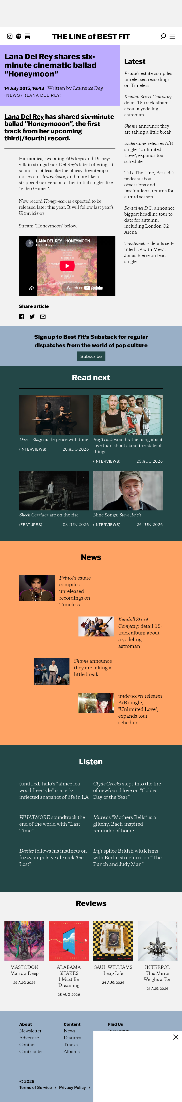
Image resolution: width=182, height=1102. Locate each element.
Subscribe (91, 356)
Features (30, 524)
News (13, 95)
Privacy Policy (72, 1087)
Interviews (32, 449)
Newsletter (30, 1031)
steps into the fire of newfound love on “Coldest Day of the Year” (127, 791)
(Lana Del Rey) (43, 95)
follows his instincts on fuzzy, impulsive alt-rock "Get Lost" (53, 858)
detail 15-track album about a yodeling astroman (148, 106)
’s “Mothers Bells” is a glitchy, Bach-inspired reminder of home (124, 824)
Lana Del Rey (24, 116)
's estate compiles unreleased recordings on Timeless (148, 80)
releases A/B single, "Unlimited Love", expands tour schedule (148, 153)
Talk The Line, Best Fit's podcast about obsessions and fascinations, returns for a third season (149, 185)
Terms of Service (35, 1087)
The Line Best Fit (91, 36)
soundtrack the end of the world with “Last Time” (52, 824)
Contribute (30, 1052)
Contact (27, 1045)
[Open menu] (172, 36)
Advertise (29, 1038)
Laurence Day (88, 88)
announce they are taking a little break (147, 129)
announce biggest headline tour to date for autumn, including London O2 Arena (149, 220)
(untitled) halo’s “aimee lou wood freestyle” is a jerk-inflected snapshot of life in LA (54, 791)
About (25, 1024)
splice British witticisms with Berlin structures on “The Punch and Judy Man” (127, 858)
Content (72, 1024)
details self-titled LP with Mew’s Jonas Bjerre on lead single (149, 253)
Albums (72, 1052)
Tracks (71, 1045)
